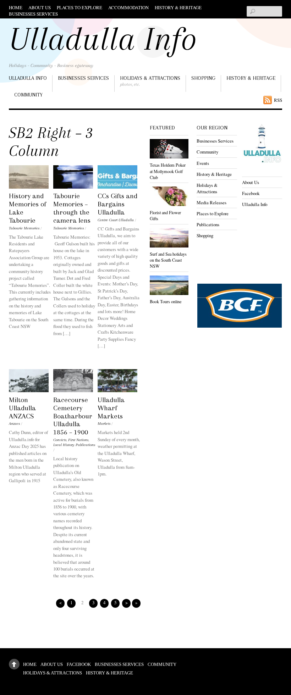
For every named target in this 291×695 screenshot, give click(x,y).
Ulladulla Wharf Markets (111, 408)
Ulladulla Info (28, 78)
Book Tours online (165, 301)
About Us (39, 7)
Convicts (59, 440)
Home (15, 7)
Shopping (203, 78)
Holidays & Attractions (150, 81)
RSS (278, 100)
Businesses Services (33, 14)
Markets (104, 423)
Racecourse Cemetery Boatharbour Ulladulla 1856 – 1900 (72, 416)
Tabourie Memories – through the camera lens (71, 208)
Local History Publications (74, 445)
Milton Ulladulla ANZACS (22, 408)
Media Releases (211, 202)
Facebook (250, 193)
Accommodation (128, 7)
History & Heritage (178, 7)
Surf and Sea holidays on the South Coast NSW (168, 260)
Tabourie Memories (24, 228)
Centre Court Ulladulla (116, 220)
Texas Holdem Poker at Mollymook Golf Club (168, 171)
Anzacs (14, 423)
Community (28, 95)
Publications (208, 224)
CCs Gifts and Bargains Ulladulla (117, 204)
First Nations (78, 440)
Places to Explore (79, 7)
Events (203, 163)
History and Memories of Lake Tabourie (27, 208)
